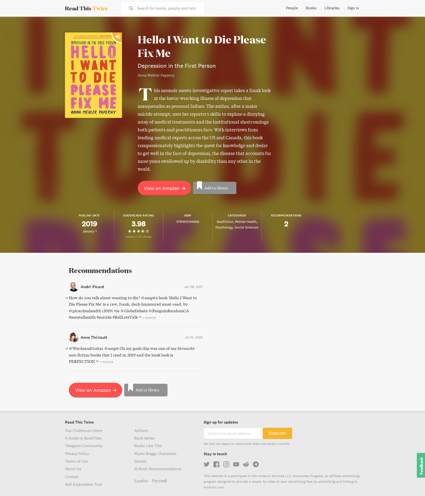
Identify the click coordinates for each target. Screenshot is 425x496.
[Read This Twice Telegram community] (256, 464)
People (292, 7)
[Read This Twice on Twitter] (207, 464)
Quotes (140, 461)
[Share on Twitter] (413, 24)
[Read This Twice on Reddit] (246, 464)
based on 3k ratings (139, 236)
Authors (141, 430)
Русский (159, 480)
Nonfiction (225, 221)
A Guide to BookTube (83, 438)
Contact (72, 476)
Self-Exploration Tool (83, 484)
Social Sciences (246, 227)
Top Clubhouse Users (83, 430)
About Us (73, 468)
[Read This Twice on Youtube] (236, 464)
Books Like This (148, 445)
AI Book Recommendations (157, 468)
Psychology (224, 227)
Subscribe (277, 433)
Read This (86, 8)
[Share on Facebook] (413, 33)
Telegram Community (84, 445)
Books (311, 7)
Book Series (144, 438)
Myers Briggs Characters (155, 453)
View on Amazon (165, 188)
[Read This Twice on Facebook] (216, 464)
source (151, 317)
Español (141, 480)
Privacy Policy (77, 453)
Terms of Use (76, 461)
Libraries (332, 7)
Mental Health (246, 221)
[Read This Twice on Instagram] (226, 464)
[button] (412, 483)
